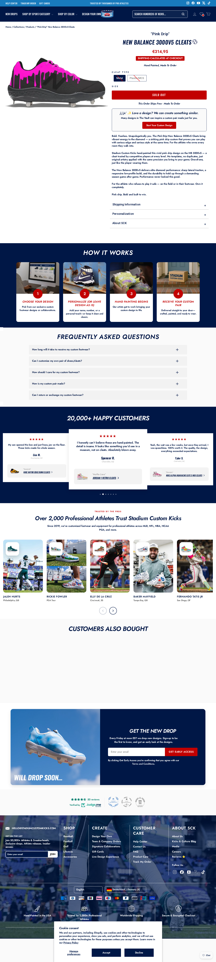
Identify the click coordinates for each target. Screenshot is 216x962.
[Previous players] (103, 611)
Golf (65, 846)
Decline (139, 952)
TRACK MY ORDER (28, 3)
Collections (18, 26)
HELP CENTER (11, 3)
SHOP (69, 828)
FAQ (135, 851)
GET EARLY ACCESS (181, 752)
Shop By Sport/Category (36, 14)
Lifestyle (68, 851)
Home (8, 26)
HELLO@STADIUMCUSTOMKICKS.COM (34, 828)
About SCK (159, 223)
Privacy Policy (70, 942)
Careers (176, 851)
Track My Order (142, 862)
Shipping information (159, 205)
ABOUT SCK (184, 828)
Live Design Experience (105, 856)
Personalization (159, 214)
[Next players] (113, 611)
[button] (201, 14)
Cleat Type (120, 72)
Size (115, 86)
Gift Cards (98, 851)
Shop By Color (66, 14)
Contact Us (139, 846)
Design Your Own (91, 14)
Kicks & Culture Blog (184, 841)
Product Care (140, 856)
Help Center (140, 841)
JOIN (53, 854)
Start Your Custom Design (159, 125)
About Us (177, 836)
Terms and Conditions (143, 764)
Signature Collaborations (106, 846)
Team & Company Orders (106, 841)
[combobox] (160, 14)
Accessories (70, 856)
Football (68, 841)
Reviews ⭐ (178, 856)
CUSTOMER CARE (144, 830)
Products (30, 26)
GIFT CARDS (44, 3)
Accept (106, 952)
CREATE (100, 828)
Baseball (68, 836)
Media (175, 846)
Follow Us (177, 865)
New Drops (12, 14)
